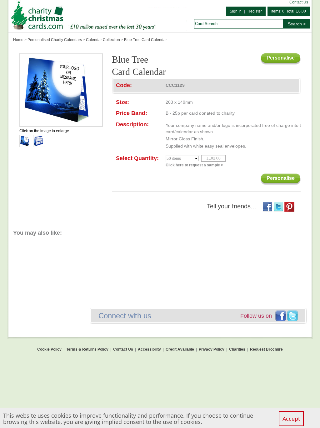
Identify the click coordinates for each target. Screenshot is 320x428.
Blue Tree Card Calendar (145, 40)
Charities (237, 349)
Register (255, 11)
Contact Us (298, 2)
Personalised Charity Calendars (55, 40)
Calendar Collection (103, 40)
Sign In (236, 11)
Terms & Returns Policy (87, 349)
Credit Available (180, 349)
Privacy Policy (211, 349)
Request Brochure (266, 349)
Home (18, 40)
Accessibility (149, 349)
